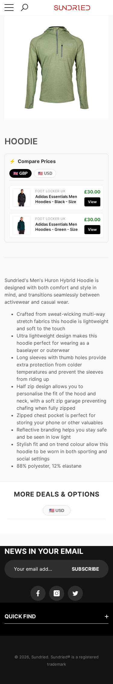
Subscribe (85, 569)
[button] (24, 7)
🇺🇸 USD (45, 173)
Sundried (39, 656)
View (92, 201)
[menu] (9, 7)
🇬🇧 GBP (20, 173)
